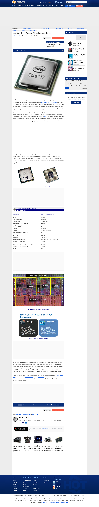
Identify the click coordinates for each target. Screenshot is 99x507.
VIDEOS (57, 5)
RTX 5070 (69, 85)
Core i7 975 (35, 414)
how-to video (41, 377)
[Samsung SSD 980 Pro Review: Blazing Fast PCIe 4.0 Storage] (28, 439)
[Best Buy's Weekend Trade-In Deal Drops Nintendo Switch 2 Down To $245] (70, 50)
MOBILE (33, 5)
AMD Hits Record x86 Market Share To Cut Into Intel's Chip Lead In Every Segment (79, 55)
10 (51, 404)
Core (24, 414)
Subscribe (72, 5)
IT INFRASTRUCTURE (42, 5)
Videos (25, 490)
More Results (84, 88)
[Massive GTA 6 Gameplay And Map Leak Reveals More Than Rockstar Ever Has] (70, 68)
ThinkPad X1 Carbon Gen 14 (27, 28)
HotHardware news (45, 428)
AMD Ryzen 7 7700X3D (45, 28)
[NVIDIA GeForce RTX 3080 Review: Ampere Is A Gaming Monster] (59, 439)
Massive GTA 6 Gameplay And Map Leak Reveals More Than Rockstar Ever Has (78, 67)
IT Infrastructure (27, 486)
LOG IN (42, 2)
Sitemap (15, 490)
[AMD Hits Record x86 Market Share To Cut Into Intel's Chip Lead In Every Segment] (70, 56)
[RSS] (64, 2)
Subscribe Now (76, 102)
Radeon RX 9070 (82, 85)
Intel (17, 414)
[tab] (71, 37)
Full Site (15, 488)
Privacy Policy (36, 488)
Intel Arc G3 (70, 28)
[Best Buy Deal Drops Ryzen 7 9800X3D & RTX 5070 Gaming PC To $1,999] (70, 43)
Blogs (14, 486)
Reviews (15, 482)
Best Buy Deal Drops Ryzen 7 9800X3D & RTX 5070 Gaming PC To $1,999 (79, 42)
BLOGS (62, 5)
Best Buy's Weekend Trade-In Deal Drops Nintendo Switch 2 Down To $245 (78, 49)
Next (56, 404)
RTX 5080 (80, 81)
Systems (25, 482)
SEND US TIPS (51, 2)
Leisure (25, 488)
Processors (32, 30)
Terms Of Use (64, 502)
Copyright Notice (54, 502)
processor (28, 414)
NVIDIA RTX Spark (80, 28)
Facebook (58, 484)
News (14, 484)
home (14, 30)
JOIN (46, 2)
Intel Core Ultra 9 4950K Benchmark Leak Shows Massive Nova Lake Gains (78, 61)
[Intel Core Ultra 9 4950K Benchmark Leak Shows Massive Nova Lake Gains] (70, 62)
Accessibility (46, 480)
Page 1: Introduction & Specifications (22, 50)
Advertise (35, 482)
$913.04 (60, 44)
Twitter (57, 482)
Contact (35, 486)
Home (14, 480)
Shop (66, 5)
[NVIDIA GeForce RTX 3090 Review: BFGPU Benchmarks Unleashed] (17, 439)
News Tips (35, 484)
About (34, 480)
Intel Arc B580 (70, 81)
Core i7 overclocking (29, 377)
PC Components (23, 30)
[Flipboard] (62, 2)
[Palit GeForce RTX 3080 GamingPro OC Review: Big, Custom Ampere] (48, 439)
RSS (57, 488)
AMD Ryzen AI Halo (59, 28)
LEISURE (51, 5)
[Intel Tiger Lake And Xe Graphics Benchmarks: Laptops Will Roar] (38, 439)
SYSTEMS (27, 5)
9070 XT (80, 83)
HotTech (35, 490)
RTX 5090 (69, 83)
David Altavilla (24, 417)
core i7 (21, 414)
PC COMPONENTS (19, 5)
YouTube (58, 486)
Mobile (24, 484)
